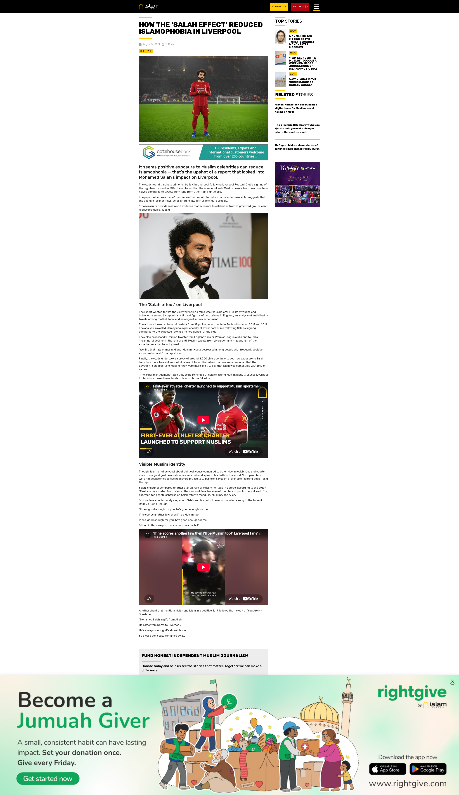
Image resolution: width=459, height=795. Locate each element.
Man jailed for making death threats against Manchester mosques (301, 42)
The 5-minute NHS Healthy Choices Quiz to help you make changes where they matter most (297, 128)
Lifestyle (146, 51)
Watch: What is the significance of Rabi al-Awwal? (302, 82)
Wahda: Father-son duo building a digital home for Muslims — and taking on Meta (296, 108)
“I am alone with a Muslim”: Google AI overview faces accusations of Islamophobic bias (303, 63)
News (293, 31)
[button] (452, 682)
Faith (293, 74)
